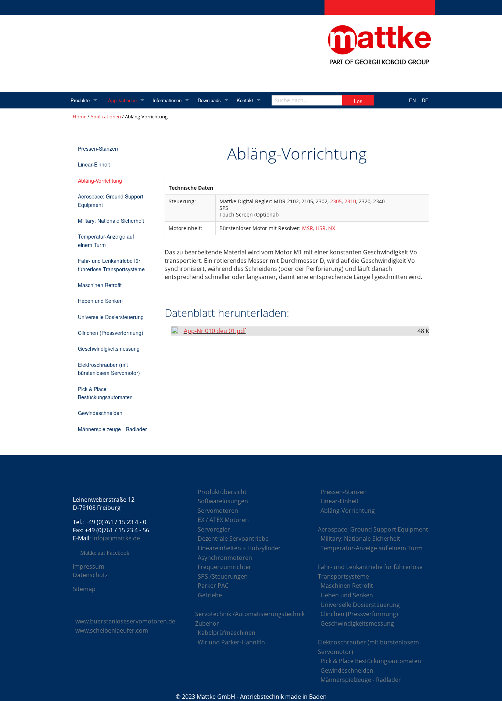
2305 (336, 201)
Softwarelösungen (223, 501)
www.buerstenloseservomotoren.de (125, 621)
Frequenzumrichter (224, 567)
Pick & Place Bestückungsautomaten (105, 393)
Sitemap (84, 589)
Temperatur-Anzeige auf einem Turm (106, 240)
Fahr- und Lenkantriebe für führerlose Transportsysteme (111, 264)
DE (425, 100)
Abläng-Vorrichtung (100, 180)
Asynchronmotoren (225, 558)
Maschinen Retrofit (100, 285)
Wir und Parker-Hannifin (231, 642)
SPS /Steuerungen (223, 576)
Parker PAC (213, 586)
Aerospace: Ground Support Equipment (110, 200)
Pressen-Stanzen (98, 148)
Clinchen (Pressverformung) (110, 332)
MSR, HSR (314, 228)
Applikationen (122, 100)
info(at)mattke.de (116, 538)
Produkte (80, 100)
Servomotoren (218, 511)
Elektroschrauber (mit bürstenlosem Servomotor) (109, 368)
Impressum (88, 566)
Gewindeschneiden (100, 412)
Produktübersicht (222, 492)
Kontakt (245, 100)
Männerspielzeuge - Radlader (112, 429)
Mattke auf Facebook (104, 553)
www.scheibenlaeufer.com (111, 630)
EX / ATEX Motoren (223, 520)
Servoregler (214, 529)
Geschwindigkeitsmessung (109, 348)
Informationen (167, 100)
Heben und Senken (100, 300)
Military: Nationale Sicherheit (111, 220)
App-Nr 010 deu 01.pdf (215, 331)
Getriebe (210, 595)
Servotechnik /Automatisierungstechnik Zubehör (250, 618)
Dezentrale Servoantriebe (233, 538)
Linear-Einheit (94, 164)
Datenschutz (90, 575)
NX (331, 228)
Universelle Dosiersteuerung (111, 317)
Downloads (209, 100)
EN (412, 100)
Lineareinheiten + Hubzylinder (239, 548)
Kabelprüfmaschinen (226, 633)
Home (79, 116)
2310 (350, 201)
